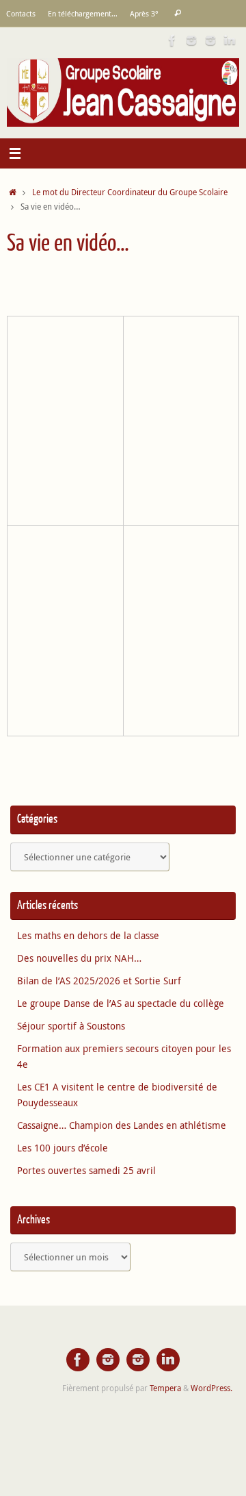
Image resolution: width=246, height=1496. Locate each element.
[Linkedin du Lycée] (229, 40)
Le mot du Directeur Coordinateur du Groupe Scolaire (130, 192)
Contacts (21, 13)
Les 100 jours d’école (62, 1148)
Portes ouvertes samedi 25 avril (86, 1170)
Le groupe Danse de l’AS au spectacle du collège (120, 1003)
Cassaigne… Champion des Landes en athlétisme (121, 1125)
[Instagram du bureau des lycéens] (191, 40)
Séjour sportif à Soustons (71, 1026)
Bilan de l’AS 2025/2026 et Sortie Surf (99, 981)
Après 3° (144, 13)
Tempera (165, 1388)
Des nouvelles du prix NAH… (79, 958)
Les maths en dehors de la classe (88, 936)
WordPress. (211, 1388)
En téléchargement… (83, 13)
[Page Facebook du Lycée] (172, 40)
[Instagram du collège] (210, 40)
